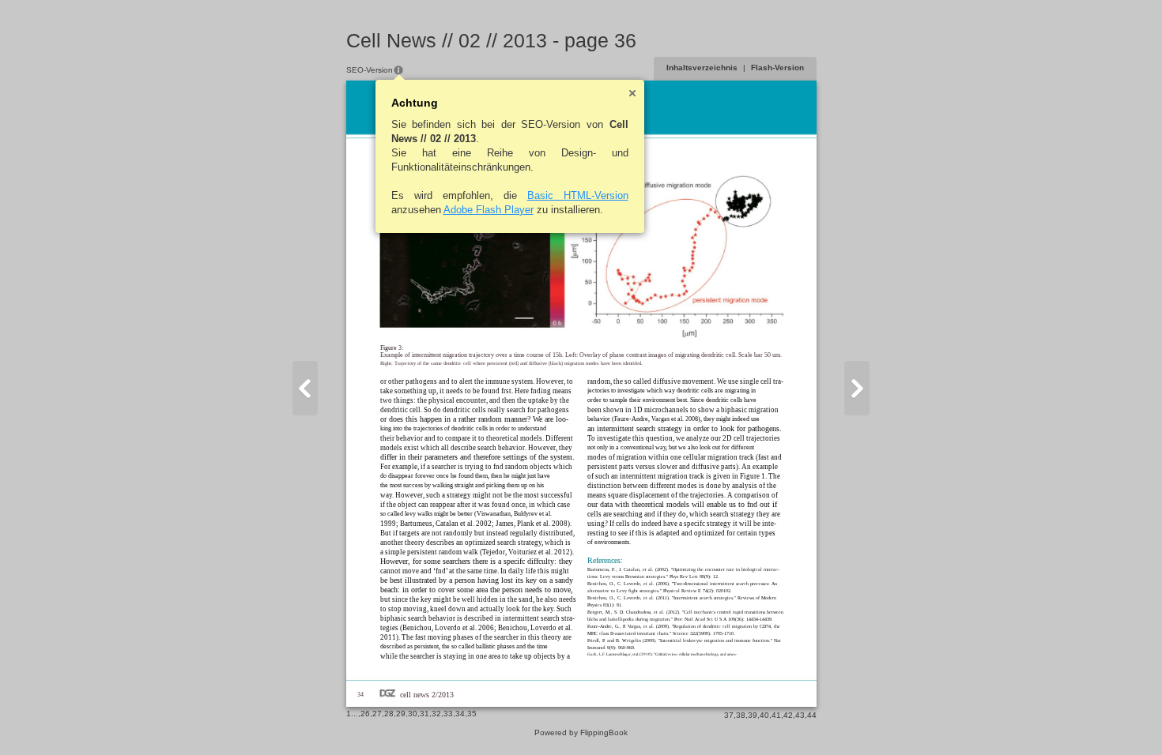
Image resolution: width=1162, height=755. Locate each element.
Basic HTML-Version (577, 195)
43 (800, 715)
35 (472, 713)
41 (776, 715)
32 (436, 713)
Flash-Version (777, 67)
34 (460, 713)
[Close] (632, 93)
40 (764, 715)
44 (812, 715)
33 (448, 713)
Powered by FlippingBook (581, 732)
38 (740, 715)
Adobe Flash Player (488, 210)
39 (752, 715)
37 (729, 715)
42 (788, 715)
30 (412, 713)
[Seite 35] (305, 388)
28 (389, 713)
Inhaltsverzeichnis (702, 67)
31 (424, 713)
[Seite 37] (856, 388)
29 (401, 713)
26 (365, 713)
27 (377, 713)
